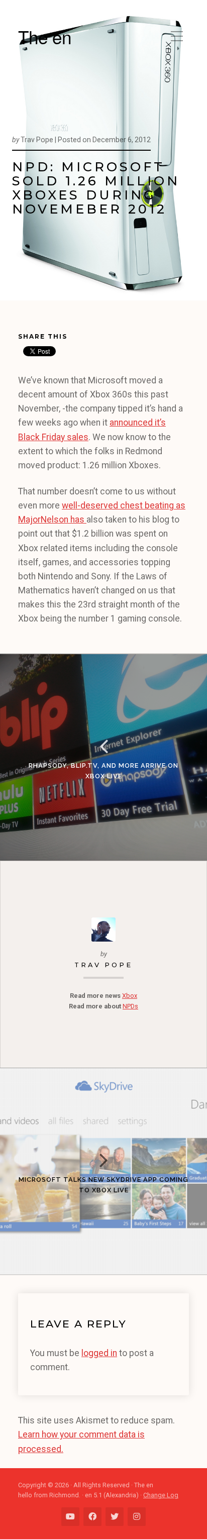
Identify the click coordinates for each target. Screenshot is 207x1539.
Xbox (129, 995)
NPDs (130, 1006)
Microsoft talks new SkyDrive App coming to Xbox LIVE (103, 1184)
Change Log (160, 1495)
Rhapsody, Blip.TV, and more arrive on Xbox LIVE (103, 770)
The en (44, 36)
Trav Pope (103, 965)
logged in (99, 1353)
